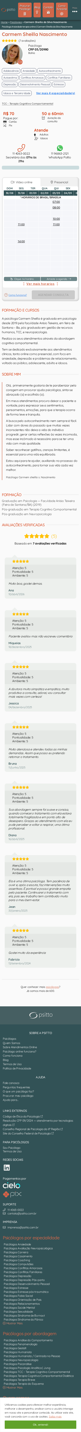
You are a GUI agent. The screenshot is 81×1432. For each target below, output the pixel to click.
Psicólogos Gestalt (15, 1348)
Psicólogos (16, 22)
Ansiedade (29, 71)
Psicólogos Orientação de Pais (22, 1299)
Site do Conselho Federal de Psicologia (27, 1133)
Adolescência (11, 71)
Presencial (60, 182)
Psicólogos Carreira (16, 1252)
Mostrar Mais (14, 1323)
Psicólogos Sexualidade (18, 1311)
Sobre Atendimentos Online (20, 1047)
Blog (5, 1060)
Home (4, 22)
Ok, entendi (40, 1424)
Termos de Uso (12, 1064)
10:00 (56, 219)
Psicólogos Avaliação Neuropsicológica (28, 1248)
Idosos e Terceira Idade (16, 93)
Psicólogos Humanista (18, 1352)
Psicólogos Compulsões (18, 1264)
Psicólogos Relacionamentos (22, 1303)
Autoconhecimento (50, 71)
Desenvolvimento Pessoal (35, 84)
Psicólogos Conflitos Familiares (23, 1272)
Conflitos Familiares (58, 77)
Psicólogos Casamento (18, 1256)
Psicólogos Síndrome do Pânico (23, 1319)
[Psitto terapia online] (41, 1015)
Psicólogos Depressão (17, 1276)
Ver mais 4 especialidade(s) (55, 93)
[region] (40, 1415)
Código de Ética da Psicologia (21, 1116)
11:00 (21, 224)
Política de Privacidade (17, 1068)
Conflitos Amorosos (32, 77)
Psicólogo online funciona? (19, 1051)
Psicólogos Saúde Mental (19, 1307)
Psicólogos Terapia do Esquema (24, 1383)
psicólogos (52, 987)
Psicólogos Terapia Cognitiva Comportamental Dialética (38, 1376)
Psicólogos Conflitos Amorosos (23, 1268)
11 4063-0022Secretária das (21, 157)
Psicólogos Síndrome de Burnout (24, 1315)
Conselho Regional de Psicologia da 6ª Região (31, 1129)
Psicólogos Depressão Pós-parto (24, 1280)
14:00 (21, 241)
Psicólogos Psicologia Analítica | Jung (27, 1368)
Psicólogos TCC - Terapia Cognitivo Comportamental (37, 1372)
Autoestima (10, 77)
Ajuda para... (11, 1100)
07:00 (56, 202)
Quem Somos (11, 1043)
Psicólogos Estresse (16, 1288)
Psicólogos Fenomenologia (20, 1344)
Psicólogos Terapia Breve (19, 1380)
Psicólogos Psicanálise (17, 1364)
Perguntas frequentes (16, 1087)
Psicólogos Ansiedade (17, 1244)
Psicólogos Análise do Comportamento (28, 1340)
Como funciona (12, 1055)
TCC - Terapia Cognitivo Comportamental (27, 103)
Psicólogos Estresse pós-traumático (26, 1292)
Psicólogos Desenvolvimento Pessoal (27, 1284)
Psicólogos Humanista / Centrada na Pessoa (32, 1356)
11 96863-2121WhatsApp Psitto (60, 155)
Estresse (59, 84)
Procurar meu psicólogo (18, 1095)
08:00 (56, 207)
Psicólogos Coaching (17, 1260)
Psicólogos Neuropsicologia (21, 1360)
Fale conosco (11, 1083)
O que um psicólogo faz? (18, 1091)
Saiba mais (55, 1416)
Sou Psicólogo (11, 1147)
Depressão (9, 84)
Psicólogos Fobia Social (18, 1296)
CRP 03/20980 (38, 49)
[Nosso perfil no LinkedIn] (7, 1167)
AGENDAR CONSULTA (53, 295)
